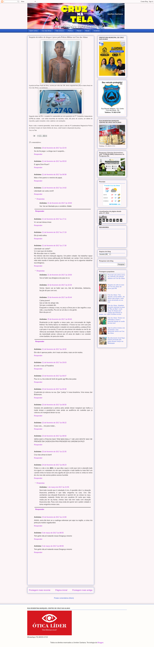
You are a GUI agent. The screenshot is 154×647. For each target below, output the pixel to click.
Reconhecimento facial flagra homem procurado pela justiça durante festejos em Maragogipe (116, 340)
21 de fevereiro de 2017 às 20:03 (54, 362)
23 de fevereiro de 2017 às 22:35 (54, 451)
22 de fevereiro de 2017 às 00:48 (54, 389)
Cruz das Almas (46, 31)
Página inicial (61, 590)
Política (70, 31)
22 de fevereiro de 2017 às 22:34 (59, 285)
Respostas (41, 199)
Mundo (87, 31)
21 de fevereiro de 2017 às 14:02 (54, 188)
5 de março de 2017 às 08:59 (53, 546)
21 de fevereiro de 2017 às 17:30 (54, 245)
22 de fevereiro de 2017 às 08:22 (54, 423)
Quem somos (33, 31)
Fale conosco (60, 31)
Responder (38, 154)
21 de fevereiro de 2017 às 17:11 (54, 219)
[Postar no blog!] (40, 136)
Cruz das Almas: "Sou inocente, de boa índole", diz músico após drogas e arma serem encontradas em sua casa (116, 298)
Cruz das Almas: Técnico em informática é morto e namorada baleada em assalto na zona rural (116, 320)
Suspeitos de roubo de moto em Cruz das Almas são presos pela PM (116, 286)
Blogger (100, 642)
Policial (79, 31)
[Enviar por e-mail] (38, 136)
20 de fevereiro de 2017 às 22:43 (54, 148)
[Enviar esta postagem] (34, 136)
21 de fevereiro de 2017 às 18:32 (54, 349)
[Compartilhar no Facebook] (44, 136)
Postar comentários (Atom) (64, 598)
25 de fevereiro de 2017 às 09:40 (59, 319)
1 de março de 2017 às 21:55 (58, 487)
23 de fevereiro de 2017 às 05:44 (59, 297)
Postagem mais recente (39, 590)
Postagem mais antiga (82, 590)
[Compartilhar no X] (42, 136)
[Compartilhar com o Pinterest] (46, 136)
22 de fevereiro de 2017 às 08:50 (54, 436)
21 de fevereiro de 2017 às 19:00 (59, 203)
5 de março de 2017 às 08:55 (53, 533)
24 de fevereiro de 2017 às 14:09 (54, 517)
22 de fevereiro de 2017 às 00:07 (54, 376)
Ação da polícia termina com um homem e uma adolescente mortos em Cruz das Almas (116, 330)
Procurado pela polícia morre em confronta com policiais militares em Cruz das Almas (116, 276)
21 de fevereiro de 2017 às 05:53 (54, 161)
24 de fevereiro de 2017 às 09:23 (54, 465)
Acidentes (97, 31)
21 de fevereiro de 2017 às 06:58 (54, 174)
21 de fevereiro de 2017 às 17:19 (54, 232)
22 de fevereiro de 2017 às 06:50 (54, 405)
